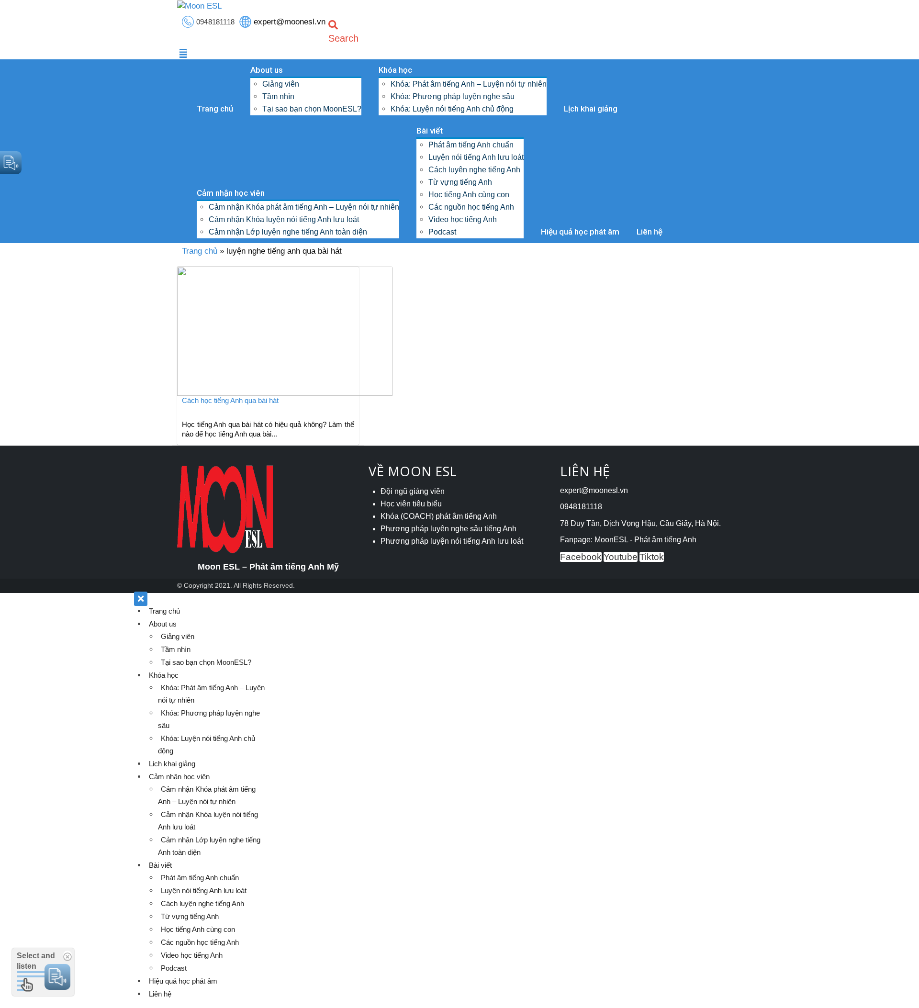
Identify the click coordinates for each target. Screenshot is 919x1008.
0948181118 (215, 22)
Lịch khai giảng (590, 108)
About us (266, 70)
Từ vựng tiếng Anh (460, 182)
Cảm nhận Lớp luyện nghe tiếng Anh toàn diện (288, 232)
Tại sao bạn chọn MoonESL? (311, 109)
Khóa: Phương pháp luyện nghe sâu (453, 96)
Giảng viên (280, 84)
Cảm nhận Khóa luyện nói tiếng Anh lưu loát (284, 219)
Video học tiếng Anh (462, 219)
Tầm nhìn (278, 96)
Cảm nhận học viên (231, 193)
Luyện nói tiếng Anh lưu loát (476, 157)
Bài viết (429, 130)
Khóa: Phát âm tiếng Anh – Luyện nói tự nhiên (469, 84)
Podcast (442, 232)
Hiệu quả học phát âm (580, 231)
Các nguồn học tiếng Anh (471, 207)
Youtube (621, 557)
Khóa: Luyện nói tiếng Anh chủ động (452, 109)
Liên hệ (649, 231)
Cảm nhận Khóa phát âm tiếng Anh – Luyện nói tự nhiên (304, 207)
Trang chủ (215, 108)
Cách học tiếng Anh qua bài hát (230, 400)
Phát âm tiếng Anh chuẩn (471, 145)
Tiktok (651, 557)
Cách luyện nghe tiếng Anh (474, 170)
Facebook (581, 557)
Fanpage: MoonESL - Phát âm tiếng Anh (628, 540)
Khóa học (395, 70)
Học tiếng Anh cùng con (468, 194)
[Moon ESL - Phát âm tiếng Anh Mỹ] (199, 5)
